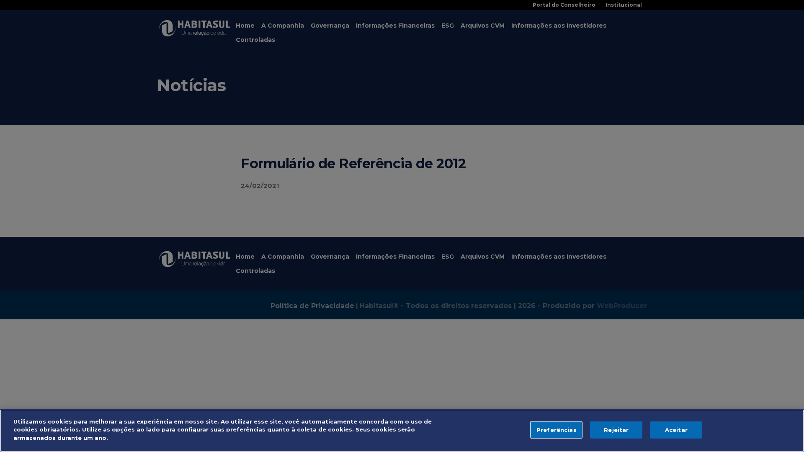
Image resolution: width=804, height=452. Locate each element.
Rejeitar (616, 429)
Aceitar (676, 429)
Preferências (556, 429)
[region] (402, 430)
